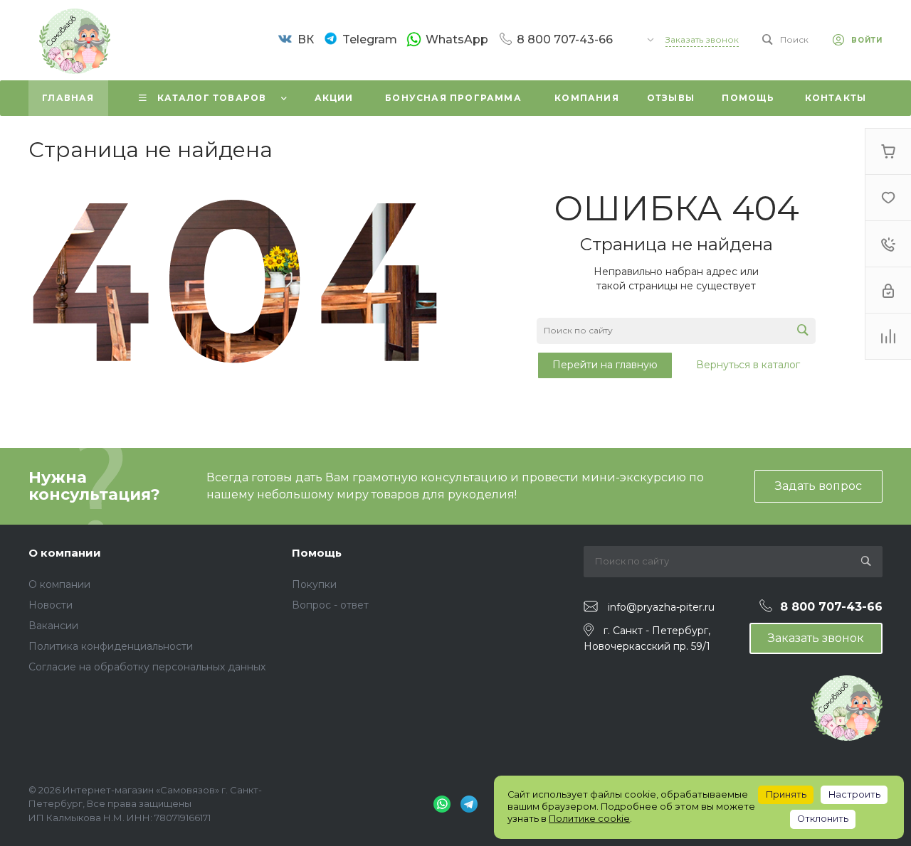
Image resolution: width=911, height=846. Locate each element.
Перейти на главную (605, 364)
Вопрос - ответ (330, 605)
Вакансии (53, 625)
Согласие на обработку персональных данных (146, 666)
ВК (305, 39)
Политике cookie (589, 818)
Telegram (369, 39)
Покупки (314, 584)
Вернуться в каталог (748, 364)
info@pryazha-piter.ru (661, 607)
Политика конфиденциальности (110, 646)
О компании (64, 552)
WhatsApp (457, 39)
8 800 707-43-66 (565, 39)
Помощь (317, 552)
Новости (50, 605)
